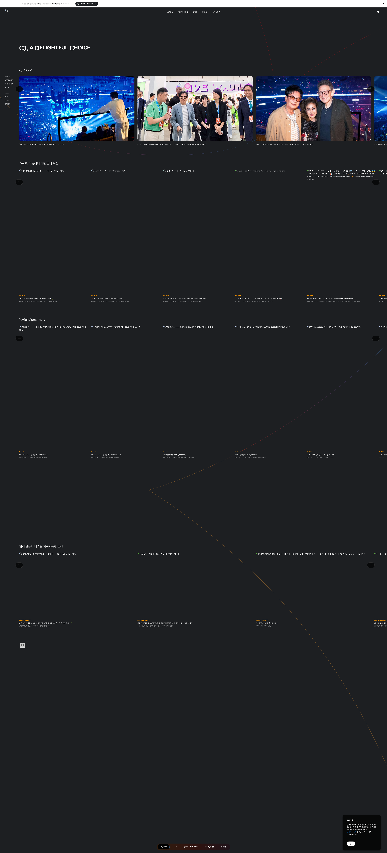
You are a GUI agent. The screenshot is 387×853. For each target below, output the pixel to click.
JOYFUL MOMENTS (191, 847)
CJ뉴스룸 (215, 12)
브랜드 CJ (170, 12)
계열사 (7, 100)
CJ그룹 (195, 12)
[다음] (371, 89)
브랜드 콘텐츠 (9, 84)
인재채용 (205, 12)
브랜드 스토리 (9, 80)
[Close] (383, 4)
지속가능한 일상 (183, 12)
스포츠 (7, 87)
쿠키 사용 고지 (352, 832)
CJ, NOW (164, 847)
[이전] (19, 89)
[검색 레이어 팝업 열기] (378, 12)
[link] (193, 32)
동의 (351, 844)
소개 (6, 96)
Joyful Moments (31, 319)
